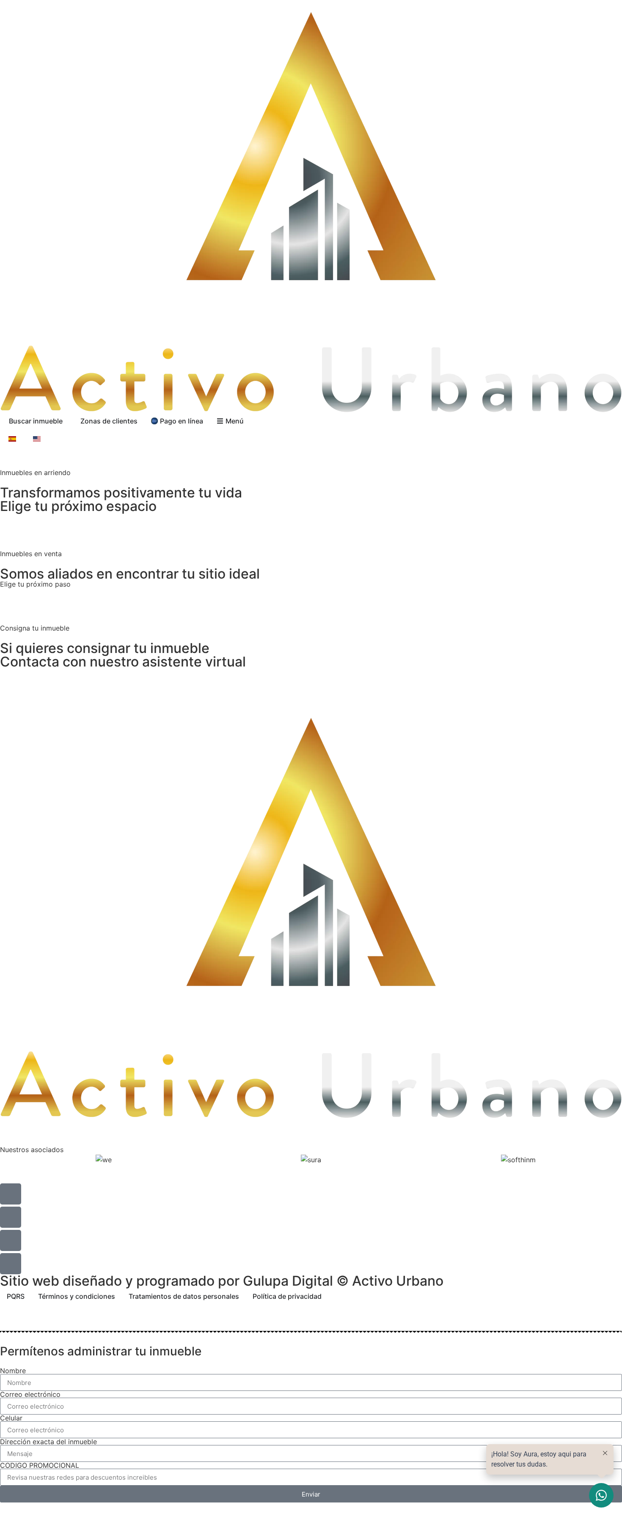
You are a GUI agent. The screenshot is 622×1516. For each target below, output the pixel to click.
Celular (11, 1418)
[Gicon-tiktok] (10, 1240)
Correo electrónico (30, 1394)
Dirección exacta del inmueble (48, 1441)
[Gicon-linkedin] (10, 1263)
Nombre (13, 1370)
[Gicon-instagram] (10, 1194)
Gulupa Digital (288, 1281)
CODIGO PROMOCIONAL (39, 1465)
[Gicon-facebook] (10, 1217)
